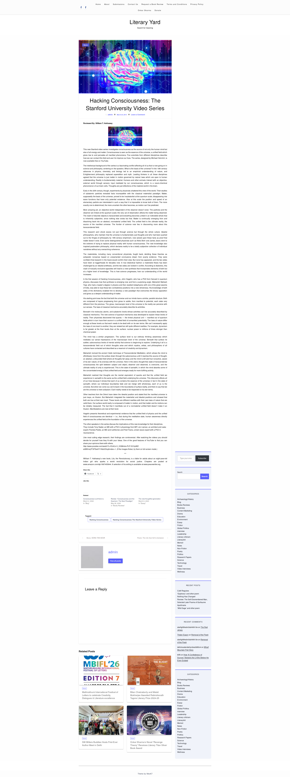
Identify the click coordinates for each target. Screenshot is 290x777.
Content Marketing (184, 510)
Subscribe (202, 458)
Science (180, 560)
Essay (179, 522)
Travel (179, 566)
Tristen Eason (182, 634)
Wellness (181, 571)
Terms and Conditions (177, 4)
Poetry (179, 551)
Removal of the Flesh (199, 634)
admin (110, 114)
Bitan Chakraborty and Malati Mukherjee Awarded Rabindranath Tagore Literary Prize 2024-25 (147, 695)
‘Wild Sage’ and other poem (188, 608)
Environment (182, 519)
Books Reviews (183, 505)
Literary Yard (145, 22)
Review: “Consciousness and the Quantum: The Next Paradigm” (122, 500)
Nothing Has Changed (186, 596)
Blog (179, 502)
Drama (180, 513)
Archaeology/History (185, 499)
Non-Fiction (182, 548)
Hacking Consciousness (98, 520)
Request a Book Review (152, 4)
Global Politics (183, 528)
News (86, 45)
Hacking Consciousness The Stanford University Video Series (137, 520)
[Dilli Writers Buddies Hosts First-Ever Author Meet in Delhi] (101, 720)
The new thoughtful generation (150, 499)
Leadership (181, 534)
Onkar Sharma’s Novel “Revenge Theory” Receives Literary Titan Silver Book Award (148, 744)
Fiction (180, 525)
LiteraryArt (181, 539)
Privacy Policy (196, 4)
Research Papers (184, 557)
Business (181, 508)
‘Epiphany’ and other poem (188, 593)
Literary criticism (183, 537)
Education (181, 516)
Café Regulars (183, 590)
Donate (158, 10)
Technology (182, 563)
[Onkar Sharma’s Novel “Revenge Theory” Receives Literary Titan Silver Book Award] (149, 720)
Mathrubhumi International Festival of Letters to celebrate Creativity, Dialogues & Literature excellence (100, 695)
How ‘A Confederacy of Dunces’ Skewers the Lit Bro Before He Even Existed (193, 657)
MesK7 (149, 774)
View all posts (115, 561)
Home (98, 4)
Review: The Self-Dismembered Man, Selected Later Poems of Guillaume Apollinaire (192, 602)
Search (179, 472)
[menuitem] (98, 4)
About (107, 4)
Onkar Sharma (144, 10)
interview (181, 531)
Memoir (180, 542)
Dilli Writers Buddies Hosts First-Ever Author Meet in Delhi (100, 743)
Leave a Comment (138, 114)
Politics (180, 554)
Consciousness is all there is (93, 499)
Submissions (118, 4)
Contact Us (133, 4)
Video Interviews (184, 568)
